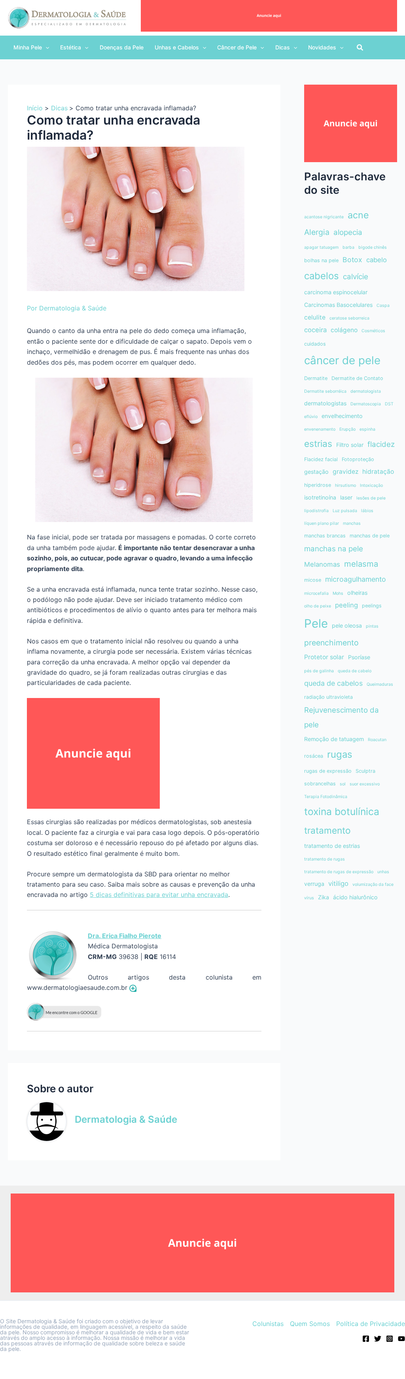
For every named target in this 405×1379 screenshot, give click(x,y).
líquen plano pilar (321, 523)
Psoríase (359, 657)
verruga (314, 883)
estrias (318, 443)
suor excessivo (365, 784)
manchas (352, 523)
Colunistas (268, 1324)
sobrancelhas (320, 784)
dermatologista (365, 391)
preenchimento (331, 642)
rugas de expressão (328, 771)
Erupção (347, 429)
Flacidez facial (321, 459)
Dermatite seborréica (325, 391)
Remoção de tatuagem (334, 739)
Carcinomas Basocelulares (338, 304)
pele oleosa (347, 625)
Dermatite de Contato (357, 378)
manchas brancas (325, 536)
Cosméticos (373, 330)
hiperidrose (317, 485)
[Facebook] (365, 1338)
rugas (339, 754)
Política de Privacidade (370, 1324)
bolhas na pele (321, 260)
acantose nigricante (324, 216)
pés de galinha (319, 670)
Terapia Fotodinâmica (325, 796)
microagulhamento (355, 579)
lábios (367, 510)
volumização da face (373, 884)
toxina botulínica (341, 811)
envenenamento (319, 429)
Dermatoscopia (365, 404)
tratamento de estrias (332, 845)
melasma (361, 564)
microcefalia (316, 593)
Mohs (338, 593)
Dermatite (315, 378)
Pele (316, 623)
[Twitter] (377, 1338)
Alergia (316, 232)
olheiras (357, 592)
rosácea (313, 756)
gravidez (345, 471)
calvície (355, 276)
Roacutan (377, 739)
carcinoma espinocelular (335, 292)
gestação (316, 471)
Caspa (383, 305)
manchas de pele (370, 536)
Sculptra (365, 771)
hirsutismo (345, 485)
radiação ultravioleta (328, 697)
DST (389, 404)
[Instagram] (389, 1338)
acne (358, 215)
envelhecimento (342, 415)
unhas (383, 871)
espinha (367, 429)
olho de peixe (317, 606)
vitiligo (338, 883)
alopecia (347, 232)
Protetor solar (324, 657)
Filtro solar (349, 444)
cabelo (376, 260)
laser (346, 497)
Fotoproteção (358, 459)
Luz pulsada (345, 510)
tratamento (327, 830)
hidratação (378, 471)
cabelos (321, 276)
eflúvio (311, 416)
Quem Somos (310, 1324)
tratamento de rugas (324, 859)
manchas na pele (333, 548)
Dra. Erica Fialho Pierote (124, 936)
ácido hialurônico (355, 897)
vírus (309, 897)
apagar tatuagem (321, 247)
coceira (315, 330)
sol (343, 784)
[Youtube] (401, 1338)
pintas (372, 626)
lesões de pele (371, 498)
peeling (346, 605)
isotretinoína (320, 497)
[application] (45, 47)
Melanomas (322, 564)
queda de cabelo (354, 670)
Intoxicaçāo (371, 485)
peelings (372, 606)
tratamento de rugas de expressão (338, 871)
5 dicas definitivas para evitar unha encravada (159, 895)
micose (312, 580)
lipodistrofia (316, 510)
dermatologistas (325, 403)
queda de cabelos (333, 683)
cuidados (315, 344)
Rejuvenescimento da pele (341, 717)
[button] (31, 47)
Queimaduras (380, 684)
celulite (315, 317)
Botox (352, 259)
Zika (323, 897)
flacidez (381, 444)
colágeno (344, 330)
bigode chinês (372, 247)
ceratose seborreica (349, 318)
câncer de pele (342, 360)
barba (348, 247)
